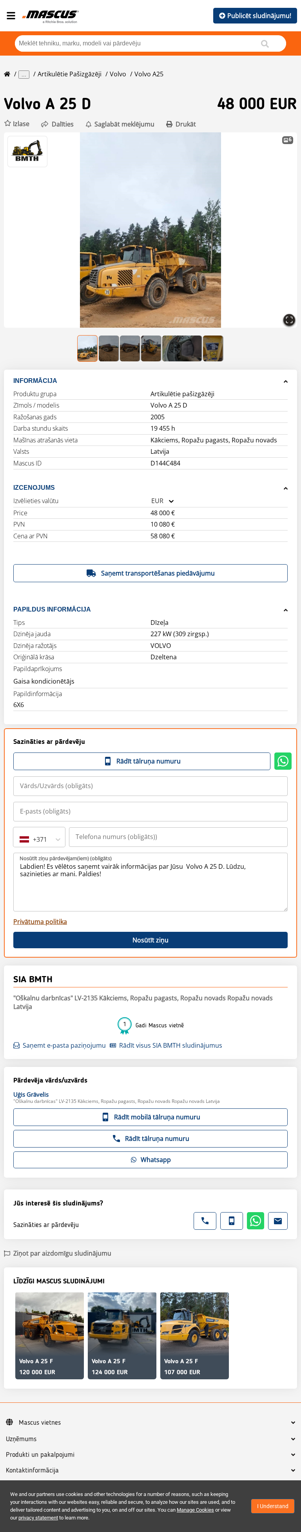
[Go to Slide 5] (182, 348)
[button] (16, 123)
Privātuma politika (40, 921)
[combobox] (151, 501)
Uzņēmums (21, 1439)
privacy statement (38, 1518)
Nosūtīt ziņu (150, 940)
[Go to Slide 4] (151, 348)
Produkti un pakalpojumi (40, 1454)
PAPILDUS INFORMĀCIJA (52, 609)
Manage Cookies (195, 1510)
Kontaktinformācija (32, 1470)
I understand (272, 1506)
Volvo (118, 74)
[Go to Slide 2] (109, 348)
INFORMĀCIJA (35, 380)
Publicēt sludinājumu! (259, 15)
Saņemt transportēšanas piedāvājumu (158, 573)
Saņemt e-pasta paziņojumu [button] (64, 1045)
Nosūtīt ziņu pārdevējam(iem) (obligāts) (66, 858)
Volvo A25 (148, 74)
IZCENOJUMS (34, 487)
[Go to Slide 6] (213, 348)
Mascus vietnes (40, 1422)
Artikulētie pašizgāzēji (70, 74)
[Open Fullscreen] (289, 320)
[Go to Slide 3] (130, 348)
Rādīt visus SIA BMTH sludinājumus (170, 1045)
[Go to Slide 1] (88, 348)
